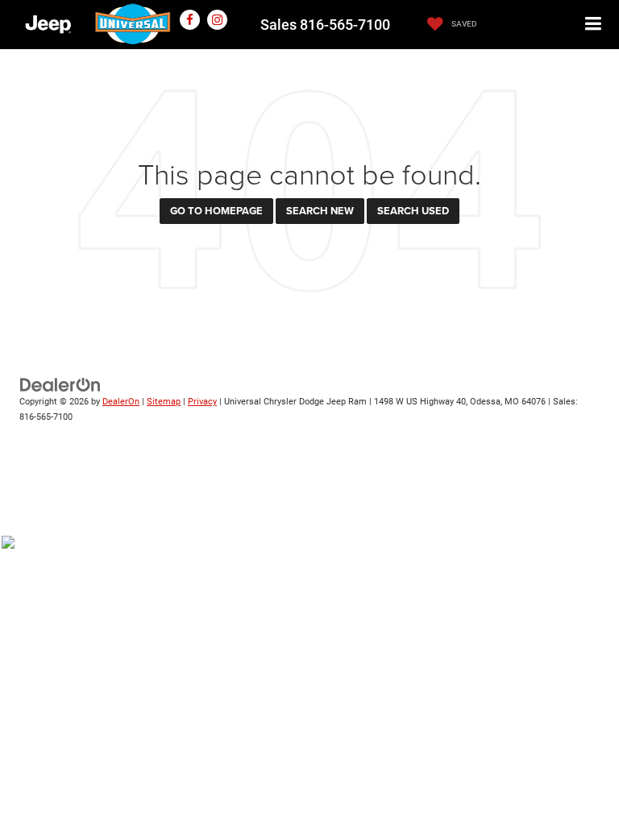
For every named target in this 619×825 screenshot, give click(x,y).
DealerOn (120, 401)
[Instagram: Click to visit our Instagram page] (217, 20)
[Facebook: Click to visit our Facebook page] (190, 20)
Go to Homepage (216, 210)
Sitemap (164, 401)
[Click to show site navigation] (593, 24)
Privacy (202, 401)
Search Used (413, 210)
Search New (320, 210)
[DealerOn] (60, 385)
